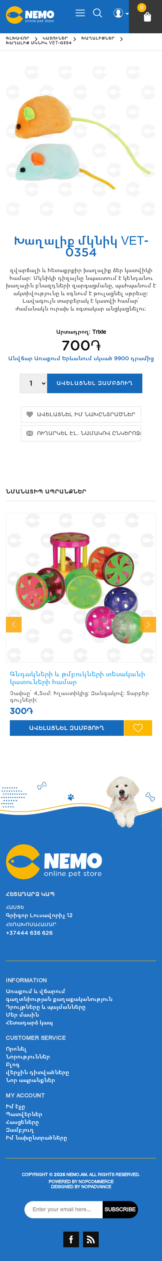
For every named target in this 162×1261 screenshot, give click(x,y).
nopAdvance (96, 1187)
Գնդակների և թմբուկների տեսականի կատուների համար (77, 678)
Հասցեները (22, 1122)
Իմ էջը (15, 1106)
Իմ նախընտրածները (36, 1138)
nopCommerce (96, 1182)
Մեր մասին (22, 1015)
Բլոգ (13, 1065)
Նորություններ (28, 1057)
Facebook (71, 1239)
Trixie (99, 332)
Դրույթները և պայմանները (46, 1007)
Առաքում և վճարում (35, 991)
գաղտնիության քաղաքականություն (59, 999)
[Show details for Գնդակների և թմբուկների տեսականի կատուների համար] (81, 587)
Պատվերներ (24, 1114)
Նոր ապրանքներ (30, 1080)
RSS (91, 1239)
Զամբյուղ (20, 1130)
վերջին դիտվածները (37, 1072)
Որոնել (16, 1049)
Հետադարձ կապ (29, 1023)
